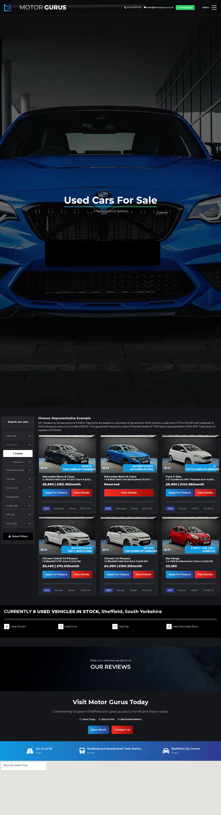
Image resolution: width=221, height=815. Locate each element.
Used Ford (68, 626)
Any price (18, 462)
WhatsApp (186, 7)
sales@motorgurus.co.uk (160, 7)
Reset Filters (20, 536)
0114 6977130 (134, 7)
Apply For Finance (56, 492)
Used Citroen (16, 626)
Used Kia (121, 626)
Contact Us (122, 729)
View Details (81, 492)
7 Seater (18, 453)
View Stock (98, 729)
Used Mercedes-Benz (183, 626)
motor (43, 7)
